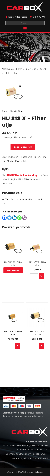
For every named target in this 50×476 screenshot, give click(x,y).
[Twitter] (9, 217)
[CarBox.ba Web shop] (25, 6)
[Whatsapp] (19, 217)
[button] (20, 86)
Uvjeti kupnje (41, 458)
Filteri (19, 68)
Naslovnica (8, 68)
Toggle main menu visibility (25, 28)
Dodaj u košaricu (23, 147)
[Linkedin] (14, 217)
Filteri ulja (30, 68)
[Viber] (24, 217)
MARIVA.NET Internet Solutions (28, 472)
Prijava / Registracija (17, 17)
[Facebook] (4, 217)
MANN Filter (16, 111)
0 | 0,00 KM (39, 17)
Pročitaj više (13, 270)
